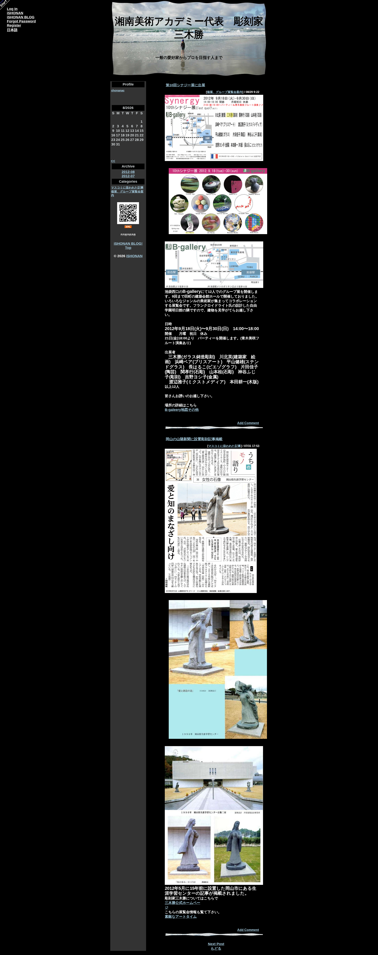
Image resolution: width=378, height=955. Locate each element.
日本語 (12, 30)
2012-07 (128, 176)
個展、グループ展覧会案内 (224, 92)
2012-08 (128, 172)
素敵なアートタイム (181, 917)
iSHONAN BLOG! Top (128, 246)
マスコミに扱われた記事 (127, 187)
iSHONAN (134, 256)
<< (113, 161)
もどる (216, 948)
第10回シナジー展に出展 (185, 85)
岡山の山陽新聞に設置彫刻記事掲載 (194, 439)
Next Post (216, 944)
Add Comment (248, 423)
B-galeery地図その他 (182, 410)
